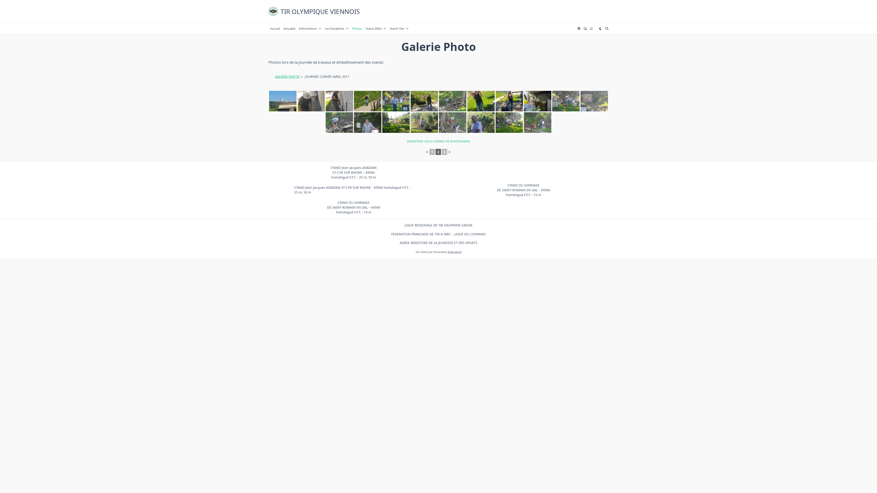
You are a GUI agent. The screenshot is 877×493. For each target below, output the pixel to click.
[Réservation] (585, 29)
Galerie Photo (287, 76)
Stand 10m (397, 28)
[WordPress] (579, 29)
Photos (357, 28)
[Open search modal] (606, 28)
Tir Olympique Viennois (320, 11)
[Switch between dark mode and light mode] (600, 28)
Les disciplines (334, 28)
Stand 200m (374, 28)
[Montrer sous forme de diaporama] (438, 141)
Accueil (275, 28)
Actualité (289, 28)
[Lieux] (591, 29)
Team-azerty (455, 252)
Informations (308, 28)
